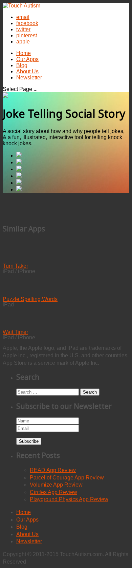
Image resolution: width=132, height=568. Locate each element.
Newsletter (29, 77)
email (22, 17)
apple (23, 41)
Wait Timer (15, 332)
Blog (21, 65)
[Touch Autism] (21, 5)
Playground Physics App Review (69, 499)
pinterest (26, 35)
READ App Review (53, 470)
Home (23, 53)
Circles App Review (53, 492)
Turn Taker (15, 266)
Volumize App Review (56, 485)
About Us (27, 71)
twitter (23, 29)
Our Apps (27, 59)
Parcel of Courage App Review (67, 477)
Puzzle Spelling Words (30, 299)
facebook (27, 23)
